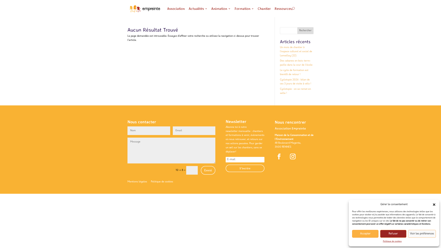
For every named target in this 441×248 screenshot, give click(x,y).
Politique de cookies (392, 241)
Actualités (196, 9)
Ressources (283, 9)
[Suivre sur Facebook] (279, 156)
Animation (219, 9)
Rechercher (305, 30)
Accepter (365, 233)
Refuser (393, 233)
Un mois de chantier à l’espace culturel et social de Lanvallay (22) (296, 51)
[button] (434, 204)
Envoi (208, 170)
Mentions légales (137, 182)
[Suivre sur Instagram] (293, 156)
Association (176, 9)
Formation (242, 9)
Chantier (264, 9)
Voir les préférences (422, 233)
